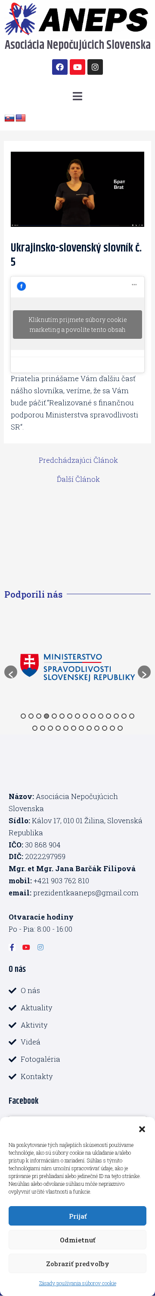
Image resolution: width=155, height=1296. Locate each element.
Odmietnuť (77, 1239)
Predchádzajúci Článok (78, 460)
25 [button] (104, 728)
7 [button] (69, 716)
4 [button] (46, 716)
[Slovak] (9, 118)
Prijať (78, 1216)
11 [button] (100, 716)
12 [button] (108, 716)
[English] (21, 118)
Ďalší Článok (78, 479)
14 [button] (124, 716)
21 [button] (73, 728)
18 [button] (50, 728)
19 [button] (58, 728)
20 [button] (65, 728)
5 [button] (54, 716)
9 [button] (85, 716)
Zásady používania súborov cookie (77, 1283)
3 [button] (38, 716)
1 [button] (23, 716)
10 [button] (93, 716)
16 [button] (34, 728)
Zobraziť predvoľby (77, 1263)
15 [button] (131, 716)
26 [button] (112, 728)
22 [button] (81, 728)
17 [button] (42, 728)
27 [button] (120, 728)
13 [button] (116, 716)
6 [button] (62, 716)
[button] (142, 1128)
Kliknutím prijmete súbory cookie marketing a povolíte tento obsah (77, 324)
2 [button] (31, 716)
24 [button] (96, 728)
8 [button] (77, 716)
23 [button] (89, 728)
